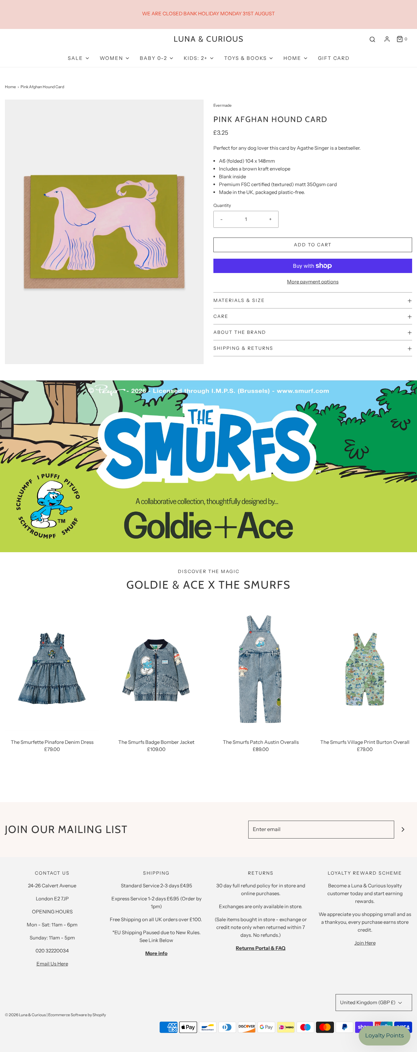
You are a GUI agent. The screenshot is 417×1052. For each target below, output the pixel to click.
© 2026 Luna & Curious (25, 1014)
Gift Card (334, 58)
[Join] (403, 830)
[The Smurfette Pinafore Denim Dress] (52, 668)
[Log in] (387, 39)
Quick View (52, 718)
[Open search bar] (372, 39)
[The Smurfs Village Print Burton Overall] (365, 668)
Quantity (222, 205)
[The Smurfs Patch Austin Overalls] (260, 668)
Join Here (365, 943)
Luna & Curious (209, 39)
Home (10, 86)
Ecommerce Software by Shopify (77, 1014)
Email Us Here (52, 964)
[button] (312, 300)
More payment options (312, 282)
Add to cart (313, 245)
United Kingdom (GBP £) (368, 1002)
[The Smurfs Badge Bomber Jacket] (156, 668)
